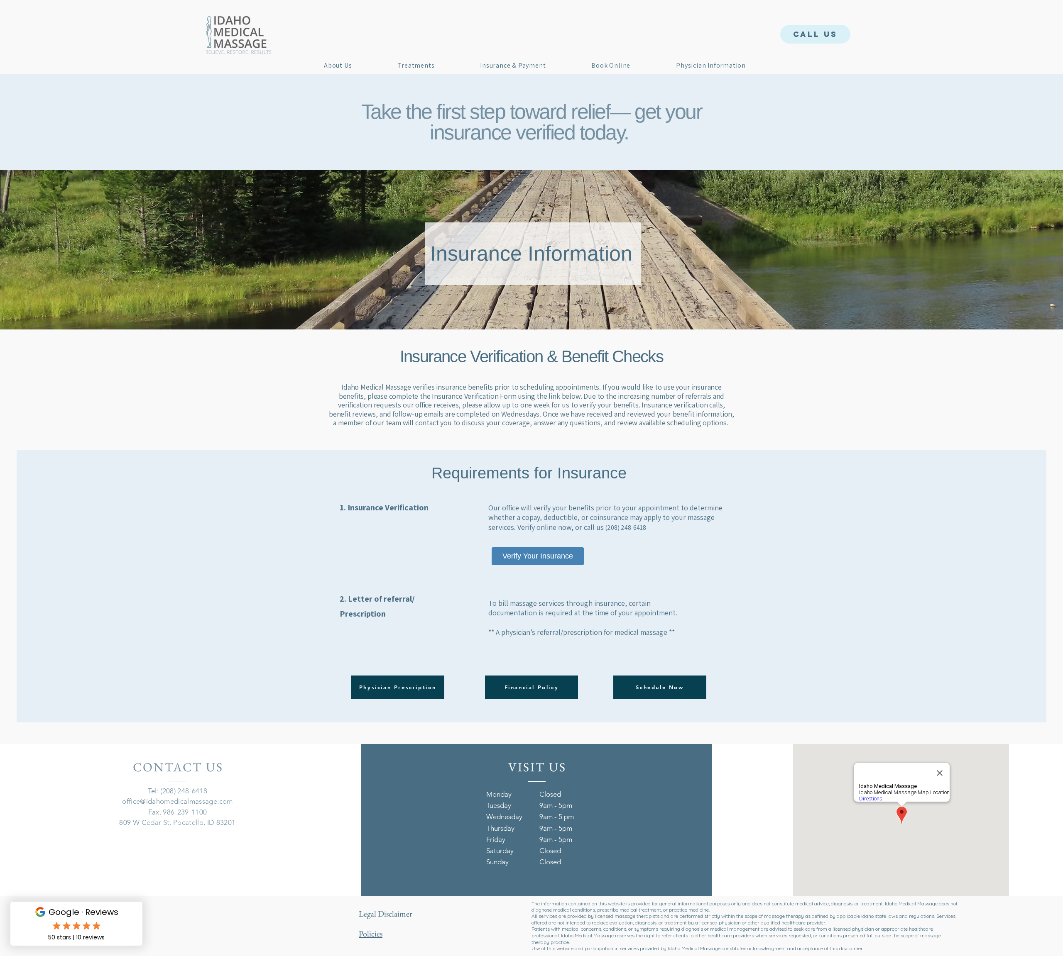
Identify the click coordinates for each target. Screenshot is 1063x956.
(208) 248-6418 (183, 791)
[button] (338, 65)
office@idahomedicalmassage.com (177, 801)
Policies (370, 933)
